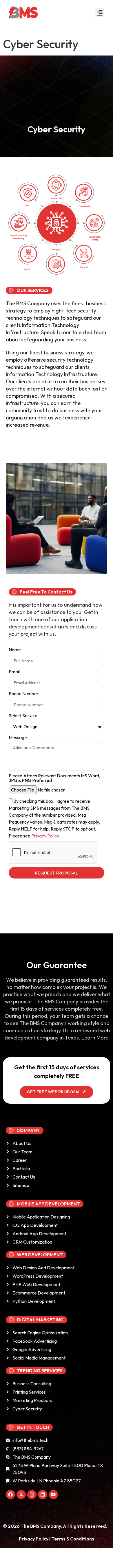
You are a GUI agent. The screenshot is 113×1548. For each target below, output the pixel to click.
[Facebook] (10, 1494)
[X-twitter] (21, 1494)
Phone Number (24, 693)
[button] (99, 12)
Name (15, 649)
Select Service (23, 715)
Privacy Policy (34, 1539)
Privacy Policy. (45, 836)
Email (14, 671)
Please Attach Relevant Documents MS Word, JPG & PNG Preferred (54, 778)
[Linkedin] (42, 1494)
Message (18, 737)
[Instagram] (32, 1494)
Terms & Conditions (73, 1539)
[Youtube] (53, 1494)
